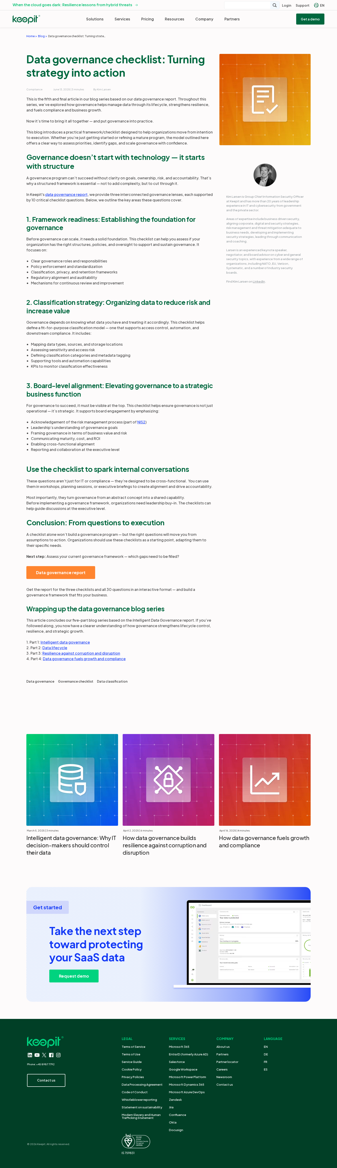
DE (266, 1054)
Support (302, 5)
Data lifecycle (54, 647)
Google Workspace (183, 1069)
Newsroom (224, 1077)
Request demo (74, 976)
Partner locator (227, 1062)
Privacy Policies (133, 1077)
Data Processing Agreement (142, 1084)
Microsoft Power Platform (187, 1077)
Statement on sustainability (142, 1107)
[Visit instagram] (58, 1055)
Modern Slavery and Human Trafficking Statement (141, 1116)
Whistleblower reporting (139, 1099)
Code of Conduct (135, 1092)
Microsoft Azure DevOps (187, 1092)
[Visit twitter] (44, 1055)
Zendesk (175, 1099)
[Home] (26, 19)
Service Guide (132, 1062)
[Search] (274, 5)
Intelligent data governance (65, 642)
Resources (174, 19)
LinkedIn (259, 281)
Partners (232, 19)
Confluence (177, 1115)
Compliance (34, 89)
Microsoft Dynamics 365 (186, 1084)
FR (265, 1062)
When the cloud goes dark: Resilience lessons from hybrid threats (72, 4)
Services (122, 19)
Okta (173, 1122)
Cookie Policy (132, 1069)
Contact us (224, 1084)
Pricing (147, 19)
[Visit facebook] (51, 1055)
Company (204, 19)
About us (223, 1046)
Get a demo (310, 19)
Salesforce (177, 1062)
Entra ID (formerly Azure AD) (189, 1054)
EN (322, 5)
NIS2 (141, 422)
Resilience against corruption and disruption (81, 653)
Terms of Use (131, 1054)
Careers (222, 1069)
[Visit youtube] (37, 1055)
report (66, 194)
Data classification (112, 681)
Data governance (40, 681)
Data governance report (61, 572)
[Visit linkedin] (30, 1055)
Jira (171, 1107)
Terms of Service (133, 1046)
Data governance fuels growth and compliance (84, 658)
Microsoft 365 (179, 1046)
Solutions (95, 19)
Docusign (176, 1130)
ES (266, 1069)
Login (286, 5)
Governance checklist (75, 681)
